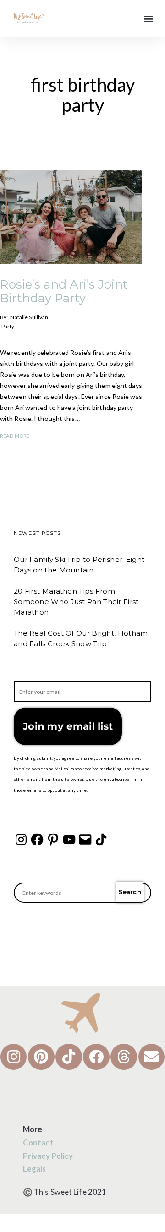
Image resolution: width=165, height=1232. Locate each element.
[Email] (85, 839)
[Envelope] (151, 1057)
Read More (14, 436)
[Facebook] (37, 839)
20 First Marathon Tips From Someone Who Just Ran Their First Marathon (76, 601)
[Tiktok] (68, 1057)
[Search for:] (82, 892)
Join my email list (68, 726)
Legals (34, 1168)
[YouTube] (69, 839)
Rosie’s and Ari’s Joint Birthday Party (64, 291)
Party (8, 326)
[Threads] (123, 1057)
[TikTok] (101, 839)
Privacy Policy (48, 1156)
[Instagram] (21, 839)
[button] (148, 18)
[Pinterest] (53, 839)
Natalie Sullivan (29, 317)
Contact (38, 1142)
